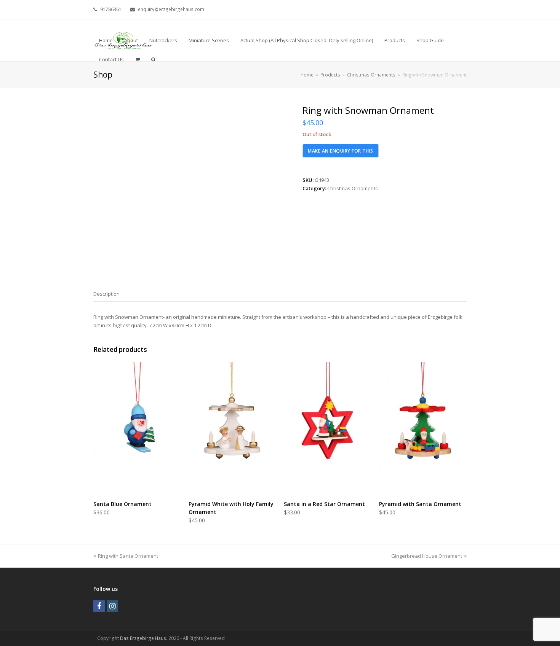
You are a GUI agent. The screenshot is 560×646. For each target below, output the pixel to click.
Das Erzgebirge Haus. (143, 638)
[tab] (106, 293)
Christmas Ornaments (352, 188)
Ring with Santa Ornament (128, 555)
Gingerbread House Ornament (426, 555)
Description (106, 293)
